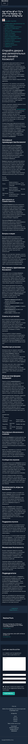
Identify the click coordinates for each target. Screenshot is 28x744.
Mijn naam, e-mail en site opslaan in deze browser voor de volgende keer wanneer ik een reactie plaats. (13, 688)
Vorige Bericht (14, 608)
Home (15, 716)
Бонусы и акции (8, 30)
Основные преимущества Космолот (13, 27)
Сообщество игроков (10, 40)
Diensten (15, 719)
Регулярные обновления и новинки (13, 38)
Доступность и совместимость (12, 28)
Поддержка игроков (9, 43)
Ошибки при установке (10, 35)
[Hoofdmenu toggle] (5, 3)
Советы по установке (10, 33)
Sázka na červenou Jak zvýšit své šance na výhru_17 (14, 634)
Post (10, 628)
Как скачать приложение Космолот (13, 31)
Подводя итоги (8, 46)
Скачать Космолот (21, 109)
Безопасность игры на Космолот (12, 41)
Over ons (15, 718)
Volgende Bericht (14, 610)
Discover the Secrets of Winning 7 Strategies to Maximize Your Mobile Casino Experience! (13, 625)
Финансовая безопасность (11, 45)
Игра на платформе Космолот (12, 36)
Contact (15, 721)
